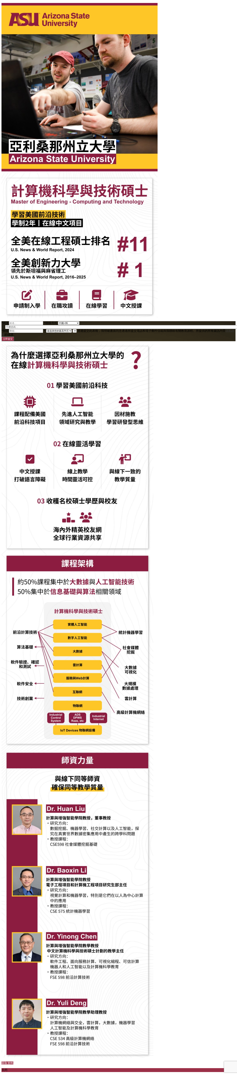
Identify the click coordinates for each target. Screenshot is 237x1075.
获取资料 (7, 1063)
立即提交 (8, 339)
